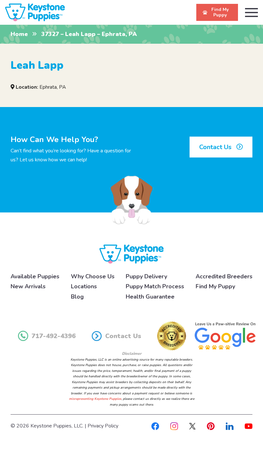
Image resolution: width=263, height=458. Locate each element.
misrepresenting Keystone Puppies (95, 399)
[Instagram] (174, 425)
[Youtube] (248, 425)
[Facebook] (155, 425)
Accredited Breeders (224, 276)
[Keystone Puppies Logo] (131, 253)
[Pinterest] (211, 425)
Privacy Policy (103, 425)
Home (19, 34)
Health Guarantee (150, 297)
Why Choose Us (93, 276)
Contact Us (216, 147)
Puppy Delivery (146, 276)
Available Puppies (35, 276)
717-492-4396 (53, 336)
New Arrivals (28, 286)
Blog (77, 297)
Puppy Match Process (155, 286)
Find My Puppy (215, 286)
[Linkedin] (229, 425)
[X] (192, 425)
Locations (84, 286)
